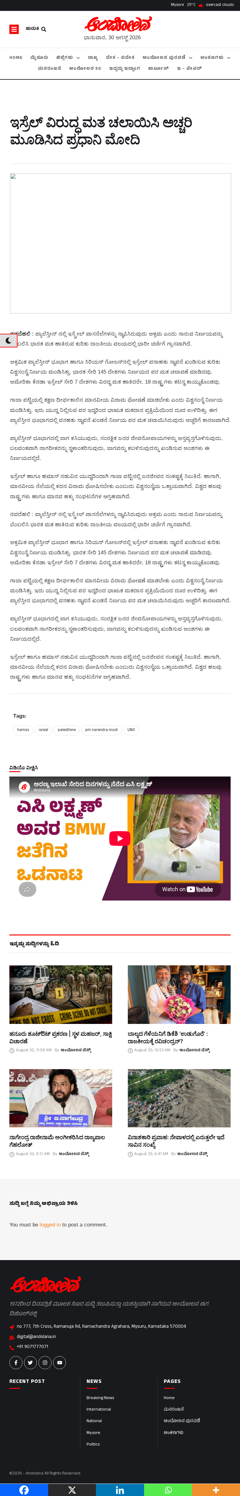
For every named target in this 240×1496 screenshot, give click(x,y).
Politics (93, 1444)
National (94, 1421)
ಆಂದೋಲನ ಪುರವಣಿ (182, 1421)
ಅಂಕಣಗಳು (173, 1433)
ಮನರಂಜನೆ (174, 1409)
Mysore (93, 1433)
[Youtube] (59, 1362)
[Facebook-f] (15, 1362)
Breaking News (100, 1398)
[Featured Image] (60, 994)
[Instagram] (45, 1362)
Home (169, 1398)
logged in (50, 1225)
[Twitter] (30, 1362)
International (99, 1409)
